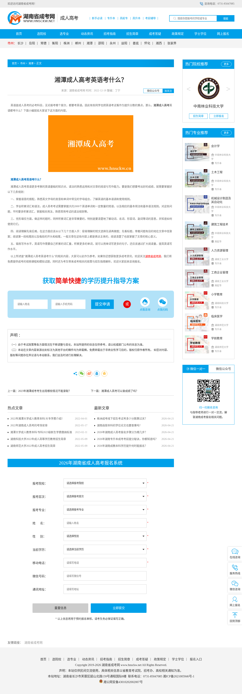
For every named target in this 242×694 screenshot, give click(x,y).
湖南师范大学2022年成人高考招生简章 (32, 445)
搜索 (225, 18)
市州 (22, 63)
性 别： (39, 536)
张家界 (171, 43)
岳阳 (32, 43)
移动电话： (40, 563)
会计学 (215, 146)
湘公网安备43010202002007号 (123, 682)
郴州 (78, 43)
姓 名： (39, 523)
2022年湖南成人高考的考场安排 (28, 425)
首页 (19, 33)
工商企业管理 (219, 272)
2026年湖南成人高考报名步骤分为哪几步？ (122, 432)
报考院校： (40, 483)
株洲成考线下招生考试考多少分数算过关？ (122, 418)
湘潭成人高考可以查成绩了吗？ (119, 391)
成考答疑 (155, 33)
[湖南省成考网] (43, 24)
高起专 (124, 18)
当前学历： (40, 549)
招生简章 (132, 33)
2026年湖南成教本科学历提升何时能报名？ (122, 445)
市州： (12, 43)
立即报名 (218, 116)
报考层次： (40, 496)
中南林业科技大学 (208, 106)
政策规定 (178, 33)
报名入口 (196, 659)
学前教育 (217, 338)
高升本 (136, 18)
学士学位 (200, 33)
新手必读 (97, 18)
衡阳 (55, 43)
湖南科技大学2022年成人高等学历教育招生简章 (38, 439)
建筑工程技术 (219, 224)
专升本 (111, 18)
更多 (226, 64)
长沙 (20, 43)
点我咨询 (145, 309)
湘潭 (90, 43)
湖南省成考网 (33, 642)
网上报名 (223, 33)
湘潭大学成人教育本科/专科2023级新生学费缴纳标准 (41, 432)
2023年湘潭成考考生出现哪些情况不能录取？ (44, 391)
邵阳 (101, 43)
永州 (113, 43)
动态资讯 (87, 33)
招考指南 (110, 33)
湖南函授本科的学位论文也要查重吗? (118, 425)
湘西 (159, 43)
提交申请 (102, 304)
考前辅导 (150, 18)
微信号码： (40, 576)
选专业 (64, 33)
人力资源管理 (219, 250)
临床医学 (217, 316)
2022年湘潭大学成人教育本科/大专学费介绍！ (37, 418)
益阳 (124, 43)
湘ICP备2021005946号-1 (178, 676)
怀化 (147, 43)
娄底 (136, 43)
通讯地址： (40, 589)
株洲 (67, 43)
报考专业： (40, 510)
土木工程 (217, 172)
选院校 (41, 33)
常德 (43, 43)
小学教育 (217, 294)
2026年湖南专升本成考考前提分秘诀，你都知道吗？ (127, 439)
